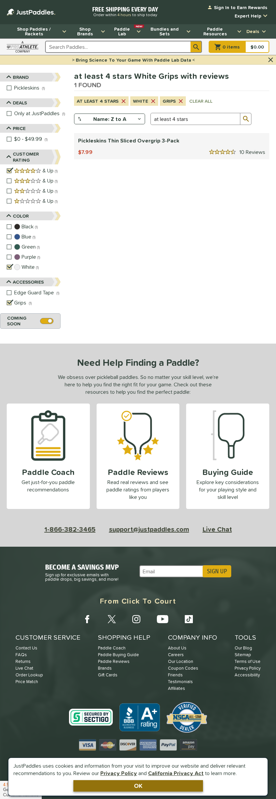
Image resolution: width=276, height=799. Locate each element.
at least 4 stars (97, 101)
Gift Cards (107, 675)
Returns (23, 661)
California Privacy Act (176, 773)
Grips (169, 101)
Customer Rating (26, 157)
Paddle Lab (128, 30)
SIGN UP (217, 571)
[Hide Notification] (270, 60)
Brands (105, 668)
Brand (21, 77)
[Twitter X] (112, 619)
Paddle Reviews (114, 661)
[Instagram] (136, 619)
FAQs (21, 654)
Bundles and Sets (164, 31)
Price (19, 128)
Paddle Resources (215, 31)
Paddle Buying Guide (118, 654)
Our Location (180, 661)
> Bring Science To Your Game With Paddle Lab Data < (133, 60)
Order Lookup (29, 675)
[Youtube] (162, 619)
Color (21, 216)
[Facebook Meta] (87, 619)
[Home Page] (31, 12)
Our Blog (243, 648)
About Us (177, 648)
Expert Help (248, 16)
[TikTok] (189, 619)
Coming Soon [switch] (17, 321)
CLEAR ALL (200, 101)
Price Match (26, 681)
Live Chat (217, 529)
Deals (252, 31)
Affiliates (176, 688)
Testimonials (180, 681)
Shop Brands (85, 31)
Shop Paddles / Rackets (34, 31)
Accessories (28, 282)
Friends (175, 675)
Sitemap (243, 654)
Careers (176, 654)
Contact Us (26, 648)
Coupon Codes (183, 668)
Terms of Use (248, 661)
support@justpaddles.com (149, 529)
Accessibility (247, 675)
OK (138, 785)
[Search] (196, 47)
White (140, 101)
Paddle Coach (112, 648)
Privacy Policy (118, 773)
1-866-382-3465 (70, 529)
